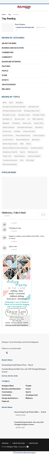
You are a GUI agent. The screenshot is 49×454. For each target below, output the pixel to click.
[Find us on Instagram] (11, 353)
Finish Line (7, 131)
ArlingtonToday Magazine (25, 27)
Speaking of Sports (10, 152)
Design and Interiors (11, 62)
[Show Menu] (24, 2)
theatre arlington (34, 156)
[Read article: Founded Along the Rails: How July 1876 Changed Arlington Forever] (7, 425)
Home (4, 14)
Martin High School (10, 144)
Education (39, 127)
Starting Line (32, 152)
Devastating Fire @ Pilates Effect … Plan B (17, 365)
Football (17, 131)
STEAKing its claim (15, 228)
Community (7, 57)
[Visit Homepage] (24, 7)
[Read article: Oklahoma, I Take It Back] (24, 193)
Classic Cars (38, 123)
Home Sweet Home (23, 135)
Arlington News (9, 43)
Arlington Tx (7, 119)
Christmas (16, 123)
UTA (21, 160)
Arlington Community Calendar (14, 107)
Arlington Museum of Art (12, 111)
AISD (4, 102)
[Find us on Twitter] (7, 352)
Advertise (5, 443)
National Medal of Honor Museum (15, 148)
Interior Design (38, 135)
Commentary (8, 52)
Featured (6, 66)
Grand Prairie (8, 135)
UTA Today (30, 160)
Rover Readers (20, 24)
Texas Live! (7, 156)
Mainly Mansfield (22, 140)
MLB (21, 144)
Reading (16, 14)
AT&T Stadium (38, 119)
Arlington (19, 102)
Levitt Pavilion (8, 140)
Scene (4, 75)
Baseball (6, 123)
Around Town (20, 119)
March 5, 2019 (40, 27)
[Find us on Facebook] (2, 353)
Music (29, 144)
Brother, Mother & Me (10, 376)
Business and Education (13, 48)
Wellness (6, 89)
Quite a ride (13, 246)
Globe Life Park (29, 131)
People (5, 71)
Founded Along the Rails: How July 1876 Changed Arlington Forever (28, 423)
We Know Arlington (10, 164)
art (29, 119)
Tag (9, 14)
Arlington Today (38, 115)
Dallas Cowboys (8, 127)
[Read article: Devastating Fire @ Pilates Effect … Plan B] (7, 415)
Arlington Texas (24, 115)
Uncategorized (9, 85)
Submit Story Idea (19, 443)
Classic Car (27, 123)
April (11, 102)
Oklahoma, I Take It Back (14, 212)
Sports (5, 80)
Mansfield (35, 140)
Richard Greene (37, 148)
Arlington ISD (33, 107)
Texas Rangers (19, 156)
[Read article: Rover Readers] (8, 27)
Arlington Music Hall (31, 111)
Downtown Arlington (24, 127)
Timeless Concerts (10, 160)
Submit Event (33, 443)
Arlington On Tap (9, 115)
